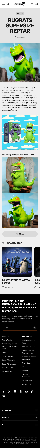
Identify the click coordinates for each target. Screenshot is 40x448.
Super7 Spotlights (8, 360)
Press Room (26, 363)
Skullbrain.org (7, 371)
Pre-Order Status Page (28, 342)
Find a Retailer (7, 340)
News (4, 352)
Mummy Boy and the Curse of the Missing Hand (9, 346)
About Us (5, 336)
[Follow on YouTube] (26, 391)
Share (21, 234)
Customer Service (28, 347)
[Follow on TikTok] (32, 391)
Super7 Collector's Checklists (29, 358)
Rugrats (20, 13)
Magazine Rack (8, 368)
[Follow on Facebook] (3, 391)
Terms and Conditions (26, 375)
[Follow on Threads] (20, 391)
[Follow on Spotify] (3, 395)
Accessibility (26, 384)
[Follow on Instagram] (15, 391)
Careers (25, 370)
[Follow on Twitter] (9, 391)
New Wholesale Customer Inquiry (28, 352)
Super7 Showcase (9, 364)
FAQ (23, 367)
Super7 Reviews (8, 356)
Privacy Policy (27, 380)
